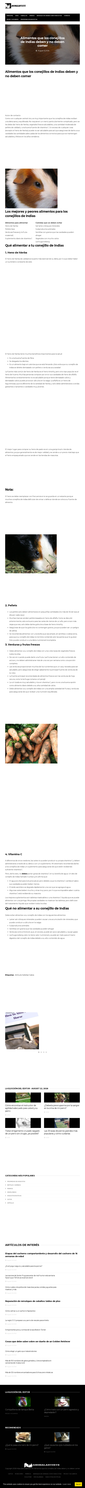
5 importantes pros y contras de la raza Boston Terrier (25, 1330)
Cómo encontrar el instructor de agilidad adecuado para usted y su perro (21, 1108)
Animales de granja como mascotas (49, 15)
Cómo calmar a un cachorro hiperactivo (20, 1311)
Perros (32, 15)
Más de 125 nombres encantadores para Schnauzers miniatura (29, 1372)
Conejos (67, 15)
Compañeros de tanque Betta (19, 1409)
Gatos (31, 975)
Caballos (24, 15)
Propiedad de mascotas (29, 19)
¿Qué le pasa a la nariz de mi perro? (21, 1445)
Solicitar (25, 975)
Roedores (19, 1474)
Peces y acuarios (12, 19)
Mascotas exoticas (14, 1195)
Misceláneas (11, 1192)
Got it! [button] (78, 1484)
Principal (10, 15)
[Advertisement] (42, 97)
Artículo (18, 975)
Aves (16, 15)
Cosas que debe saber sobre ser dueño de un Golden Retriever (37, 1341)
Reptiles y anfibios (14, 1185)
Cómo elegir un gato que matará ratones (21, 1351)
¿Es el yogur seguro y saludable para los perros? (23, 1266)
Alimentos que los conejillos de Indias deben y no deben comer (57, 1468)
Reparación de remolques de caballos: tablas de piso (32, 1301)
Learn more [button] (67, 1484)
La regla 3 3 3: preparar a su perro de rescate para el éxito (27, 1320)
